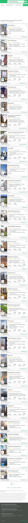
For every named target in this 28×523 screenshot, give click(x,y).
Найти (23, 1)
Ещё (6, 511)
